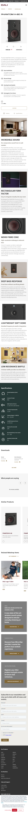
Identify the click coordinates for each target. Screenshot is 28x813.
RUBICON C (3, 759)
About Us (2, 774)
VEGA (13, 759)
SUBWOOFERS (15, 767)
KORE (2, 752)
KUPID (14, 755)
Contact (2, 788)
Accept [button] (14, 810)
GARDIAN (14, 764)
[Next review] (25, 483)
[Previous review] (20, 483)
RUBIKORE (3, 757)
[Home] (4, 5)
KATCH (14, 761)
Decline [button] (20, 810)
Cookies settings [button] (8, 810)
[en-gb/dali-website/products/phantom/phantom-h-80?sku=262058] (3, 541)
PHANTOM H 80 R (18, 8)
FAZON (2, 766)
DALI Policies (3, 790)
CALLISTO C (3, 762)
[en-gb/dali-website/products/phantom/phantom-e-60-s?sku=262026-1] (27, 541)
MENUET (2, 761)
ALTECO (14, 757)
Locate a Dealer (4, 785)
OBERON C (14, 754)
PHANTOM (10, 8)
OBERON (14, 752)
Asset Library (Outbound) (5, 778)
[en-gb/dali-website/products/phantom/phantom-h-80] (11, 519)
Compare (14, 108)
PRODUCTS (3, 8)
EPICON (2, 755)
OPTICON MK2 (3, 764)
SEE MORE (14, 467)
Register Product (4, 786)
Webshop (2, 776)
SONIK (2, 767)
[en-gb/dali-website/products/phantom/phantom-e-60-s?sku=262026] (25, 541)
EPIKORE (2, 754)
